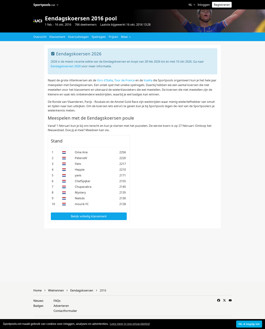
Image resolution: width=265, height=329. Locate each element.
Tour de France (124, 80)
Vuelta (148, 80)
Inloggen (204, 5)
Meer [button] (125, 37)
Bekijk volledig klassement (89, 216)
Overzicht (40, 37)
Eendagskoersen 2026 (66, 66)
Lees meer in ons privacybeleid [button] (130, 323)
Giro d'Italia (105, 80)
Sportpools (44, 5)
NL (191, 5)
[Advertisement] (243, 99)
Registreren (222, 5)
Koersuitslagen (78, 37)
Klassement (57, 37)
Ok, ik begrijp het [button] (249, 324)
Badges (38, 306)
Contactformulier (65, 311)
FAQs (57, 301)
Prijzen (113, 37)
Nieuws (38, 301)
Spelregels (99, 37)
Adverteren (61, 306)
